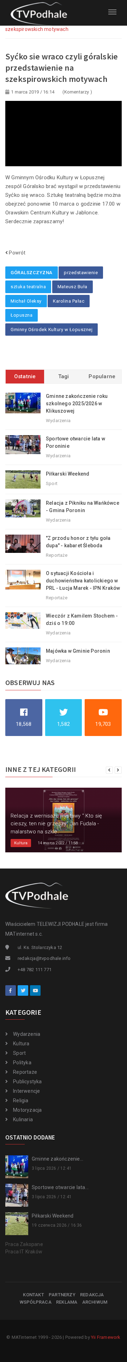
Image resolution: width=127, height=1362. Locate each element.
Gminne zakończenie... (57, 1159)
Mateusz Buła (72, 286)
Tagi (63, 376)
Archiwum (95, 1302)
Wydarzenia (26, 1034)
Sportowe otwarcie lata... (60, 1187)
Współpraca (36, 1302)
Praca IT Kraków (23, 1251)
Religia (20, 1100)
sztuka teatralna (28, 286)
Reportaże (25, 1072)
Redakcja (92, 1294)
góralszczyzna (32, 272)
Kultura (21, 1043)
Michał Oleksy (26, 301)
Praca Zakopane (24, 1244)
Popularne (102, 376)
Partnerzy (62, 1294)
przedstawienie (81, 272)
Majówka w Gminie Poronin (78, 651)
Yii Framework (106, 1337)
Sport (19, 1053)
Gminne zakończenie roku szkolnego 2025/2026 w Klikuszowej (77, 403)
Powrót (16, 253)
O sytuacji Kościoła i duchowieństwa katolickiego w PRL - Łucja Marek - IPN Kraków (83, 580)
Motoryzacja (27, 1110)
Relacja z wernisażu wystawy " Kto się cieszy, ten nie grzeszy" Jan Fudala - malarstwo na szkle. (56, 824)
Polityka (22, 1062)
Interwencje (26, 1091)
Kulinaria (23, 1119)
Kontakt (33, 1294)
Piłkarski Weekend (67, 474)
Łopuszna (21, 315)
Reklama (66, 1302)
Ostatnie (25, 376)
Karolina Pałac (68, 301)
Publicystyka (27, 1081)
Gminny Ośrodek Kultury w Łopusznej (51, 329)
